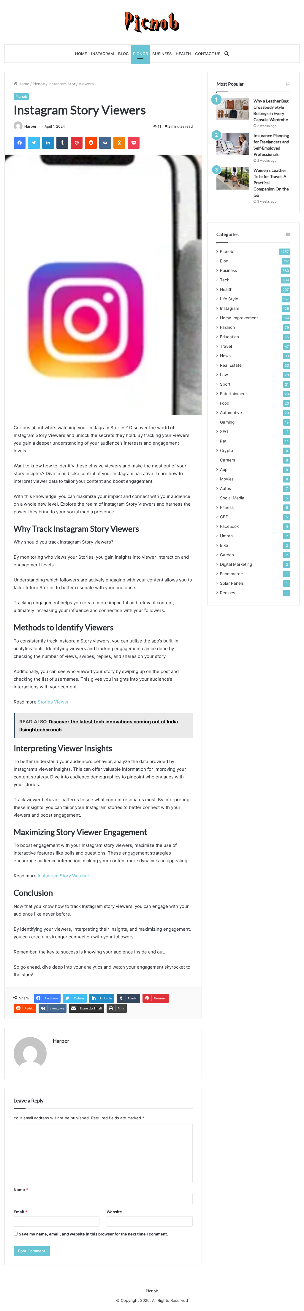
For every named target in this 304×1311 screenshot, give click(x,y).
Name (21, 1189)
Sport (225, 384)
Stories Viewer (53, 702)
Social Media (232, 498)
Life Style (229, 299)
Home (81, 53)
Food (224, 403)
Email (20, 1211)
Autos (225, 488)
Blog (123, 53)
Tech (224, 280)
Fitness (227, 507)
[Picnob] (152, 22)
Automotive (231, 412)
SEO (224, 431)
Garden (227, 554)
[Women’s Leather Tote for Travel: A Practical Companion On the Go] (232, 178)
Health (183, 53)
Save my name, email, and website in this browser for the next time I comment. (93, 1234)
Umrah (226, 535)
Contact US (207, 53)
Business (162, 53)
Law (224, 374)
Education (229, 336)
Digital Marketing (236, 564)
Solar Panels (232, 583)
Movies (227, 479)
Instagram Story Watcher (63, 876)
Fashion (227, 327)
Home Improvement (239, 317)
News (225, 355)
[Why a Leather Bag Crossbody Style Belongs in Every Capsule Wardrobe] (232, 109)
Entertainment (233, 393)
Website (114, 1211)
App (223, 469)
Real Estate (231, 365)
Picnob (140, 53)
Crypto (226, 450)
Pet (223, 441)
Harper (30, 126)
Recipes (227, 592)
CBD (224, 517)
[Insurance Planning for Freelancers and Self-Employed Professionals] (232, 144)
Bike (224, 545)
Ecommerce (231, 573)
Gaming (227, 422)
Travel (226, 346)
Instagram (102, 53)
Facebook (229, 526)
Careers (227, 460)
